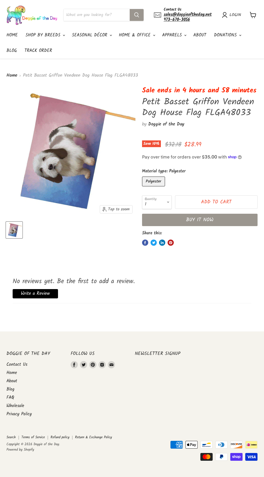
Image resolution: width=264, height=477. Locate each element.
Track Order (38, 50)
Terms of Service (33, 437)
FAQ (10, 397)
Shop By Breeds (44, 35)
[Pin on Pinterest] (171, 243)
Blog (11, 50)
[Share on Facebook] (145, 243)
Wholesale (15, 405)
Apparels (173, 35)
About (199, 35)
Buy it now (199, 220)
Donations (226, 35)
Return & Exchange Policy (93, 437)
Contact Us (16, 364)
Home (12, 35)
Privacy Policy (19, 414)
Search (11, 437)
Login (235, 15)
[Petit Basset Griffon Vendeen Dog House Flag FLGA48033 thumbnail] (14, 230)
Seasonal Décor (90, 35)
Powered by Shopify (20, 449)
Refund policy (60, 437)
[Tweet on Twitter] (154, 243)
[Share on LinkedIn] (162, 243)
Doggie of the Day (166, 124)
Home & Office (135, 35)
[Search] (137, 15)
